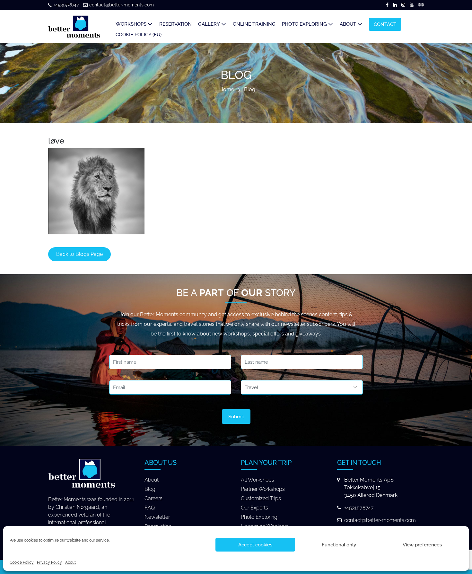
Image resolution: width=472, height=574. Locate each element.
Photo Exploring (259, 517)
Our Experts (254, 508)
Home (226, 90)
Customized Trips (261, 498)
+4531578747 (66, 4)
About (70, 562)
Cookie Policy (22, 562)
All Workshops (257, 480)
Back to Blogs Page (79, 254)
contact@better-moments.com (121, 4)
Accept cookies (255, 545)
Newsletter (157, 517)
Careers (153, 498)
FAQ (149, 508)
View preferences (422, 545)
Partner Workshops (263, 489)
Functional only (339, 545)
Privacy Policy (49, 562)
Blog (249, 90)
